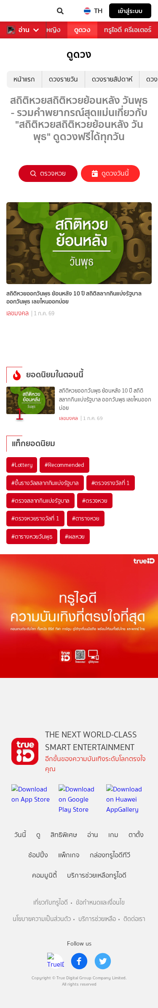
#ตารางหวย (85, 518)
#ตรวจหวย (94, 500)
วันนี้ (20, 835)
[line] (55, 961)
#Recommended (64, 465)
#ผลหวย (75, 536)
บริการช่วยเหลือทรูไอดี (96, 875)
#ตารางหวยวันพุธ (31, 536)
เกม (113, 835)
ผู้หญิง (51, 29)
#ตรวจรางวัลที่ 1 (110, 483)
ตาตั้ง (136, 835)
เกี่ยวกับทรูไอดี (50, 902)
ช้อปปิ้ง (38, 855)
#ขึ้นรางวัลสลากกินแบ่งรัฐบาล (45, 483)
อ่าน (24, 30)
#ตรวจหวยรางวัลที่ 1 (35, 518)
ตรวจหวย (53, 173)
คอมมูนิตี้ (44, 875)
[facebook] (79, 961)
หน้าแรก (24, 79)
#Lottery (21, 465)
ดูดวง (82, 29)
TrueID (23, 11)
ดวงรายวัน (63, 79)
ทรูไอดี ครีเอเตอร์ (127, 29)
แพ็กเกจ (69, 855)
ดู (38, 835)
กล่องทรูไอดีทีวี (110, 855)
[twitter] (102, 961)
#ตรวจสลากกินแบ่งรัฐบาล (40, 500)
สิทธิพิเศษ (64, 835)
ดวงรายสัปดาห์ (112, 79)
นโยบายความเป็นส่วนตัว (42, 919)
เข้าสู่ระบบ (130, 11)
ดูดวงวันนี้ (115, 173)
